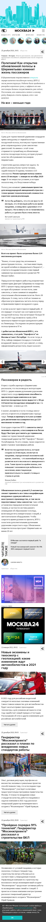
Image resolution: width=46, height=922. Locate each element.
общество (13, 568)
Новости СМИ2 (6, 606)
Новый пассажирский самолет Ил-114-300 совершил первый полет (26, 548)
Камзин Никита (16, 562)
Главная (4, 56)
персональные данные (23, 908)
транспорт (5, 568)
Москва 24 (23, 30)
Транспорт (23, 647)
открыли (34, 77)
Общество (23, 51)
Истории (12, 56)
